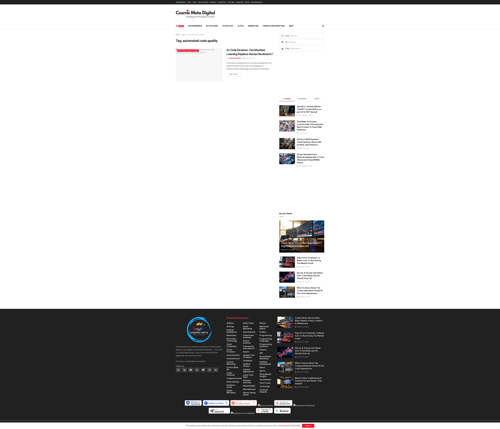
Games (246, 352)
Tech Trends (265, 383)
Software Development (265, 363)
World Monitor (181, 2)
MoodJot (213, 2)
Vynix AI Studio (203, 2)
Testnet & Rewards (264, 391)
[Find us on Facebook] (197, 370)
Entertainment (249, 332)
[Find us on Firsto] (266, 406)
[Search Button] (323, 26)
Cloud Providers (231, 351)
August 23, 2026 (288, 250)
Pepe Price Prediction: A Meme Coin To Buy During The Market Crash (309, 260)
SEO (261, 353)
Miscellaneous (256, 2)
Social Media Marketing (265, 357)
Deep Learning (233, 382)
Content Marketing (231, 363)
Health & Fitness (246, 365)
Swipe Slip (239, 2)
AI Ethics (230, 323)
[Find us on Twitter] (178, 370)
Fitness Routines (247, 342)
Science (263, 350)
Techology (227, 26)
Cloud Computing (231, 345)
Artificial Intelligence (188, 50)
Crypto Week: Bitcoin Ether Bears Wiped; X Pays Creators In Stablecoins (309, 321)
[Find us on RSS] (215, 370)
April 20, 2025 (249, 58)
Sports (262, 371)
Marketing (253, 26)
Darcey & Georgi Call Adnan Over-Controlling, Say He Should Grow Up (310, 276)
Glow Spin (231, 2)
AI (179, 26)
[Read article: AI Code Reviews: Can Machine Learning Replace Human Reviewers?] (199, 65)
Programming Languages (266, 340)
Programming (195, 26)
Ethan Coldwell (235, 58)
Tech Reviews (265, 380)
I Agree (308, 426)
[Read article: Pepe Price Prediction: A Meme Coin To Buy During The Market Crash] (287, 262)
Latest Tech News (248, 376)
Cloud (240, 26)
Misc (291, 26)
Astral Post (222, 2)
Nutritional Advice (264, 327)
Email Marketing (247, 327)
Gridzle (247, 2)
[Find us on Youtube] (190, 370)
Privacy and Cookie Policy (289, 426)
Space (262, 367)
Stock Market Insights (265, 375)
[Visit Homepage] (198, 13)
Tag (183, 35)
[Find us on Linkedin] (184, 370)
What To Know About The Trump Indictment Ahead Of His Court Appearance (310, 291)
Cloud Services (233, 359)
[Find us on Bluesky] (203, 370)
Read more (234, 74)
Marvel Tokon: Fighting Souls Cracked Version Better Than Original (308, 381)
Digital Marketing (231, 392)
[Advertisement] (276, 13)
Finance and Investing (274, 26)
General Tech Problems (249, 356)
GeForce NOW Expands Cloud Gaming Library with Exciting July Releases (309, 142)
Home (178, 35)
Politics (263, 332)
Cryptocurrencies (234, 378)
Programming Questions (266, 345)
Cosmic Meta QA (232, 368)
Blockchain (212, 26)
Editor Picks (248, 323)
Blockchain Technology (232, 340)
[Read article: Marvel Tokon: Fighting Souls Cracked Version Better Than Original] (285, 382)
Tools (194, 2)
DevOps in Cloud (231, 386)
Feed (189, 2)
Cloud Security (233, 355)
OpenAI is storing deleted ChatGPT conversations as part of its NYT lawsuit (309, 109)
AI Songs (230, 326)
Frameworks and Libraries (249, 347)
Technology (265, 386)
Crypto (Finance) (231, 374)
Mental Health (249, 386)
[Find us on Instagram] (209, 370)
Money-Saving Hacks (249, 394)
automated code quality (195, 35)
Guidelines (247, 361)
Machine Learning (247, 381)
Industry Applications (248, 370)
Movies (263, 323)
